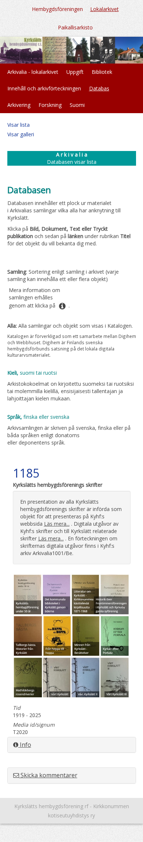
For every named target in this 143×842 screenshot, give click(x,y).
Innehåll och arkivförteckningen (44, 88)
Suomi (77, 104)
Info (24, 745)
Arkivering (18, 104)
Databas (99, 88)
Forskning (50, 104)
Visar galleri (20, 134)
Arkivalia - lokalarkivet (32, 71)
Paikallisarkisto (75, 27)
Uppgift (75, 71)
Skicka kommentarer (48, 775)
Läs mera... (57, 523)
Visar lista (18, 124)
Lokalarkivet (104, 9)
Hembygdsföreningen (57, 9)
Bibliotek (102, 71)
